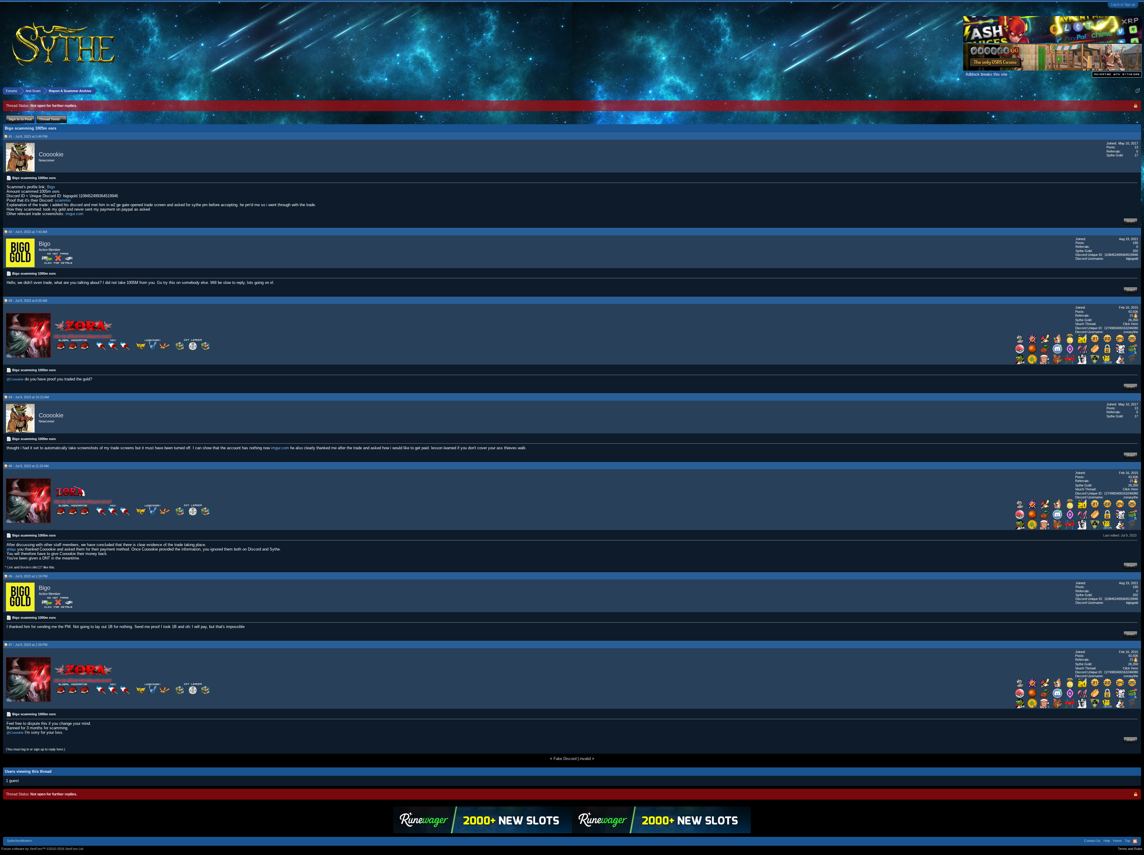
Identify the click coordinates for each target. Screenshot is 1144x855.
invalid (585, 758)
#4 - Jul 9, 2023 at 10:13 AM (29, 397)
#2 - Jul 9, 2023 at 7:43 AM (28, 232)
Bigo (51, 187)
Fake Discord (565, 758)
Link (10, 567)
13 (1136, 147)
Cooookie (51, 154)
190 (1135, 243)
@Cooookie (15, 379)
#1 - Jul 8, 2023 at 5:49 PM (28, 136)
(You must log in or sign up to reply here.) (35, 749)
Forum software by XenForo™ (42, 849)
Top (1127, 840)
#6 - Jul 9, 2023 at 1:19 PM (28, 576)
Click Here (1130, 324)
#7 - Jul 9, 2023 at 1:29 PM (28, 644)
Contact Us (1092, 840)
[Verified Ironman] (1132, 362)
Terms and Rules (1130, 849)
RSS (1135, 841)
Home (1117, 840)
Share (1130, 221)
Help (1106, 840)
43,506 (1133, 311)
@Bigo (11, 549)
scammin (63, 200)
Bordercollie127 (31, 567)
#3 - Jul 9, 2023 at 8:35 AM (28, 300)
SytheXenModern (19, 840)
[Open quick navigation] (1138, 91)
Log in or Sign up (1123, 4)
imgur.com (74, 214)
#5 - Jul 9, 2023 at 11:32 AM (29, 466)
